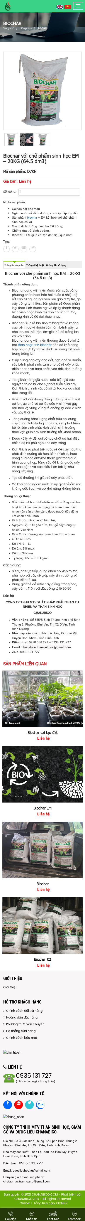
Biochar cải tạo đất (42, 732)
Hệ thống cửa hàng (20, 1031)
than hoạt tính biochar (35, 345)
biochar (32, 217)
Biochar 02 (42, 959)
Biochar (43, 883)
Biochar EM (43, 807)
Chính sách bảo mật (20, 1038)
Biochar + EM (21, 235)
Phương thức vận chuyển (24, 1024)
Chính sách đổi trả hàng (23, 1011)
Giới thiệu (10, 987)
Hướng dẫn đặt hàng (20, 1017)
